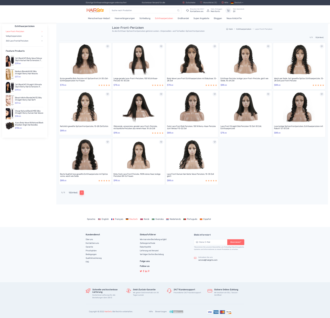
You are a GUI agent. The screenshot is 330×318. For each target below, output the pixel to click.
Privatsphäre (91, 251)
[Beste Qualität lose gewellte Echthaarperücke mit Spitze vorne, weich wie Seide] (85, 154)
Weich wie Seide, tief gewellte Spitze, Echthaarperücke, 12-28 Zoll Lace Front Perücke (299, 79)
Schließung (144, 18)
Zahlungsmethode (147, 243)
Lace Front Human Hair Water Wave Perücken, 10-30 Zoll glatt (190, 175)
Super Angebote (201, 18)
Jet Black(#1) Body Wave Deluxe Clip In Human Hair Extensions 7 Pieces (28, 60)
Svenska (159, 219)
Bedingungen (91, 254)
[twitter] (141, 271)
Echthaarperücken (164, 18)
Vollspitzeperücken (14, 36)
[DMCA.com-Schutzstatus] (176, 312)
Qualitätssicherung (94, 258)
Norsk (146, 219)
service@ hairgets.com (207, 260)
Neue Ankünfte (234, 18)
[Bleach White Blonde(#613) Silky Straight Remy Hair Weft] (10, 100)
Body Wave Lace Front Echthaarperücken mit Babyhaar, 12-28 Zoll (192, 79)
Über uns (89, 239)
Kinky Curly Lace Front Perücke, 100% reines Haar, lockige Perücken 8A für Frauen (137, 175)
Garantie (89, 247)
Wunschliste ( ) (210, 3)
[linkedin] (146, 271)
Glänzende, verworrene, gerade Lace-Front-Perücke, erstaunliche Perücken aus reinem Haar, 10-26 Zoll (135, 127)
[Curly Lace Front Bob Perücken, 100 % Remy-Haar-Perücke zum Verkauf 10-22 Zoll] (192, 107)
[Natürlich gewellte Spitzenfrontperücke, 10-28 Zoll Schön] (85, 107)
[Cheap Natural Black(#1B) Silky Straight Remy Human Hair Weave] (10, 113)
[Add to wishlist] (108, 46)
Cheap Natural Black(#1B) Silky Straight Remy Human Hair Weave (29, 112)
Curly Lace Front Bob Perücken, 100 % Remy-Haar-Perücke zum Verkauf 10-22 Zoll (191, 127)
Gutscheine (190, 3)
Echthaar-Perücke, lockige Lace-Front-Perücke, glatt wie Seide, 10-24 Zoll (244, 79)
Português (192, 219)
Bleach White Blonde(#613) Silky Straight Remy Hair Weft (28, 99)
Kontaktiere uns (92, 243)
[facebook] (143, 271)
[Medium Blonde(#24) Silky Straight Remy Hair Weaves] (10, 74)
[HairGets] (95, 10)
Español (207, 219)
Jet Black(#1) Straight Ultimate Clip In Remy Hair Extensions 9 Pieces (28, 86)
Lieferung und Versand (149, 251)
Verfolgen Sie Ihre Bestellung (152, 254)
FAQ (87, 262)
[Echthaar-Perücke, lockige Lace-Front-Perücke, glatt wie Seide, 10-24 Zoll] (246, 59)
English (105, 219)
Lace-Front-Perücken (15, 31)
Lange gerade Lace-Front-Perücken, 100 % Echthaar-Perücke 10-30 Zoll (136, 79)
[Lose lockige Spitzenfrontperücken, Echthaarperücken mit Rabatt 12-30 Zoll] (299, 107)
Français (119, 219)
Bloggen (218, 18)
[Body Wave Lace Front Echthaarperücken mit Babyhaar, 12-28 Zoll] (192, 59)
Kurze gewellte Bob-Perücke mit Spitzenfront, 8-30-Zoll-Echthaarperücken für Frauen (84, 79)
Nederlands (175, 219)
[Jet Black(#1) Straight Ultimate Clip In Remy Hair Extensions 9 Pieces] (10, 87)
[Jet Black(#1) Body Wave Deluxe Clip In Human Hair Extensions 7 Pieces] (10, 61)
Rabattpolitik (145, 247)
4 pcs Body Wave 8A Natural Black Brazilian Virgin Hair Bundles (29, 124)
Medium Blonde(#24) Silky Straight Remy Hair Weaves (26, 72)
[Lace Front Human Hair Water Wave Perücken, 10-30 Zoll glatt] (192, 154)
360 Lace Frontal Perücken (17, 41)
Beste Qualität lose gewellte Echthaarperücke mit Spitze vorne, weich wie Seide (84, 175)
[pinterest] (149, 271)
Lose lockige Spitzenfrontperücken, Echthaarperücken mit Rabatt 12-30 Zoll (298, 127)
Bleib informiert (202, 234)
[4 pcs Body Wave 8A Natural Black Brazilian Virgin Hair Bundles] (10, 126)
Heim (231, 29)
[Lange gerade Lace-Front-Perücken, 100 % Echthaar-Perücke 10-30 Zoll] (139, 59)
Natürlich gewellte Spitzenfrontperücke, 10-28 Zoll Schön (84, 126)
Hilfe (226, 3)
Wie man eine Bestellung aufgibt (153, 239)
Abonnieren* (235, 242)
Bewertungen (161, 312)
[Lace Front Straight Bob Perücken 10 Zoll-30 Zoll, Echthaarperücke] (246, 107)
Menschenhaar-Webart (99, 18)
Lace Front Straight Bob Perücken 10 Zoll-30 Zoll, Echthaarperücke (241, 127)
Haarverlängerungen (125, 18)
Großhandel (183, 18)
